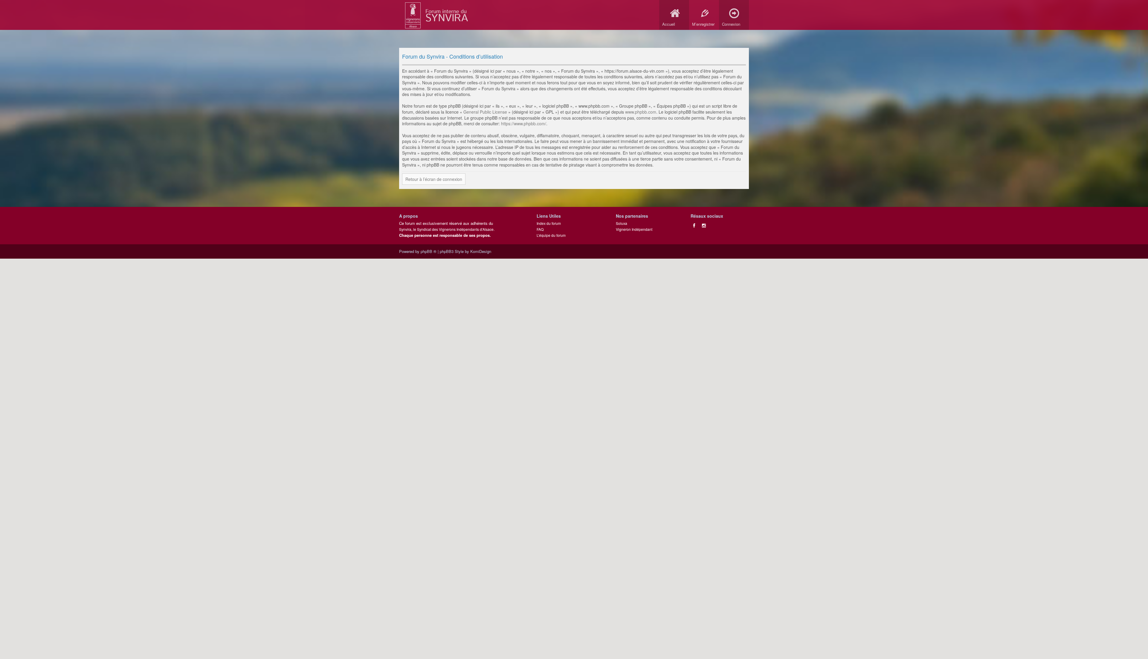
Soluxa (621, 223)
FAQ (540, 229)
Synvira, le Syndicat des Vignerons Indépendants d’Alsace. (446, 229)
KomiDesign (480, 251)
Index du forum (549, 223)
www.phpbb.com (640, 112)
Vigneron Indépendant (634, 229)
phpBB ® (428, 251)
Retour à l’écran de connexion (433, 179)
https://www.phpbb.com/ (523, 123)
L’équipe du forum (551, 235)
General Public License (485, 112)
